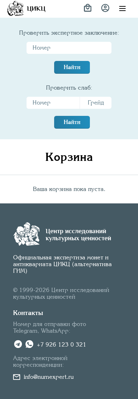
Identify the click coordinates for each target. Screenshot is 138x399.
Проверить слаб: (69, 87)
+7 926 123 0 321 (61, 344)
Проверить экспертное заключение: (69, 32)
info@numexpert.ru (49, 376)
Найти (72, 67)
